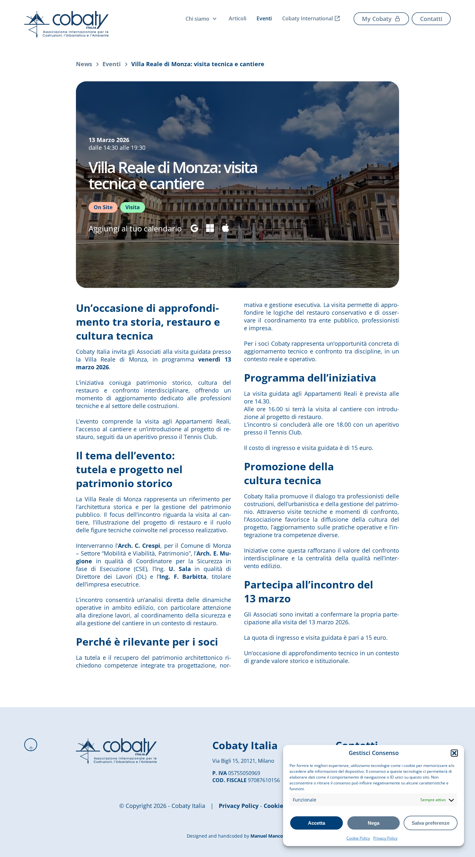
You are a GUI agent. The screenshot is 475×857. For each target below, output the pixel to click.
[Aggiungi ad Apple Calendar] (225, 228)
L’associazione (210, 32)
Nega (373, 823)
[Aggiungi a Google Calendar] (194, 228)
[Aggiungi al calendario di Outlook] (210, 228)
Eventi (264, 18)
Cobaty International (307, 18)
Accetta (316, 823)
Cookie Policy (358, 838)
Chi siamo (197, 18)
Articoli (237, 18)
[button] (454, 753)
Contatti (431, 19)
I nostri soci (207, 44)
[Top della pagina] (30, 744)
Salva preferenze (430, 823)
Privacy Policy (385, 838)
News (84, 64)
